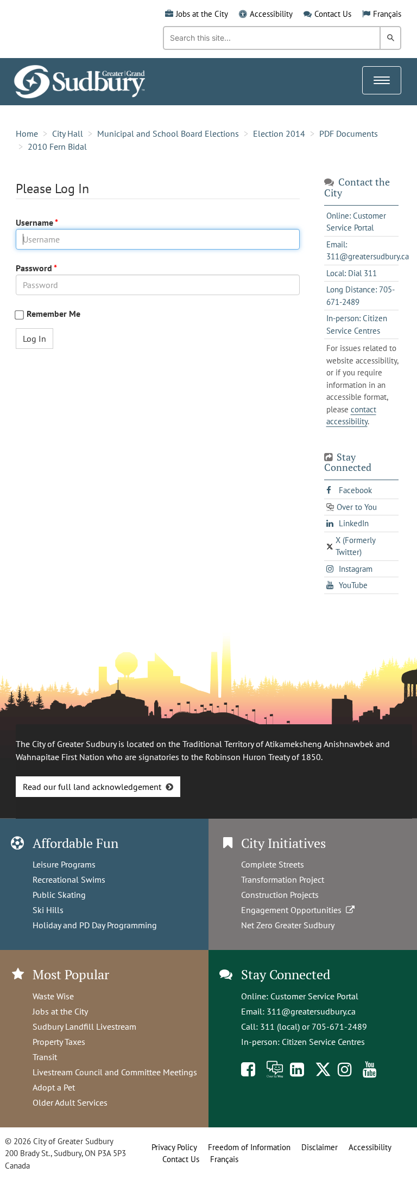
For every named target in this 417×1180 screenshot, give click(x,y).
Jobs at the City (202, 14)
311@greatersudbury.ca (311, 1011)
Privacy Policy (174, 1147)
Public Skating (59, 894)
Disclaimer (319, 1147)
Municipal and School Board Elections (168, 133)
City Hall (67, 133)
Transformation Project (282, 879)
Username (35, 222)
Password (35, 268)
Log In (34, 338)
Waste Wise (53, 996)
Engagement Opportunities (293, 909)
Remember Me (53, 313)
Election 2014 (279, 133)
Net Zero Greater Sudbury (287, 925)
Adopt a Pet (54, 1087)
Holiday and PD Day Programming (95, 925)
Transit (45, 1056)
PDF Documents (348, 133)
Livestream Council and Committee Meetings (115, 1072)
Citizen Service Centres (323, 1041)
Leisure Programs (64, 864)
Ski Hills (48, 909)
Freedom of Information (249, 1147)
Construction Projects (280, 894)
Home (27, 133)
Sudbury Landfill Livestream (84, 1026)
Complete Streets (272, 864)
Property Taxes (59, 1041)
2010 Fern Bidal (57, 146)
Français (387, 14)
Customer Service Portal (314, 996)
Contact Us (332, 14)
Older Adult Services (70, 1102)
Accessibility (271, 14)
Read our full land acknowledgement (92, 786)
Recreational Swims (69, 879)
